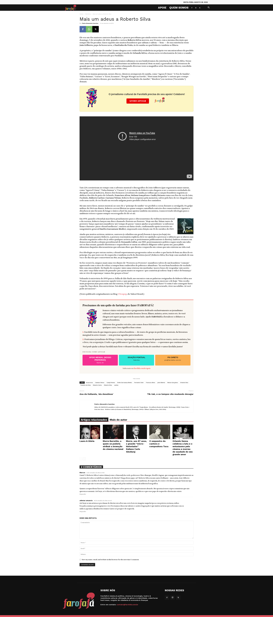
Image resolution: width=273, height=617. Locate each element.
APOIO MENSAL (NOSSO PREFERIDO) (100, 359)
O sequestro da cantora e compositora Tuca (158, 444)
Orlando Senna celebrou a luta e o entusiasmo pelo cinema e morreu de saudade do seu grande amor (183, 448)
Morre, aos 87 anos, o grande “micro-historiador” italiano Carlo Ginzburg (136, 446)
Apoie (162, 7)
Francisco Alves (150, 382)
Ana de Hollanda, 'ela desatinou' (96, 394)
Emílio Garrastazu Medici (124, 382)
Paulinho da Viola (86, 385)
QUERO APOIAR (137, 101)
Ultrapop (122, 294)
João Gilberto (161, 382)
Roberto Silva (108, 385)
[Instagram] (195, 7)
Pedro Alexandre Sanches (90, 23)
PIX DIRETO (173, 358)
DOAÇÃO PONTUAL (136, 358)
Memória (88, 14)
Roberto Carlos (97, 385)
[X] (199, 7)
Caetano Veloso (99, 382)
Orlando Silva (184, 382)
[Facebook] (191, 7)
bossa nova (89, 382)
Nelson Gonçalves (172, 382)
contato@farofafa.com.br (127, 605)
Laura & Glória (87, 441)
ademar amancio (86, 500)
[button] (208, 8)
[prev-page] (81, 459)
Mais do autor (118, 419)
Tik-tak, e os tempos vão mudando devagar (170, 394)
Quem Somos (178, 7)
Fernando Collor (139, 382)
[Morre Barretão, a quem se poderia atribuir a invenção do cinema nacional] (113, 432)
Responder (83, 494)
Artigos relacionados (94, 419)
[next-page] (84, 459)
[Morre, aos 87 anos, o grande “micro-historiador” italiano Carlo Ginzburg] (136, 432)
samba (116, 385)
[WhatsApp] (89, 29)
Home (81, 14)
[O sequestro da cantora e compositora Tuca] (159, 432)
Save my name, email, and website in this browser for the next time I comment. (110, 560)
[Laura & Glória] (90, 432)
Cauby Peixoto (111, 382)
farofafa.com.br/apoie (142, 368)
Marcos (82, 473)
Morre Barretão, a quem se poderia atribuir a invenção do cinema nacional (113, 445)
